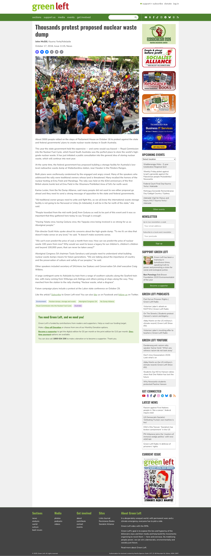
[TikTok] (154, 395)
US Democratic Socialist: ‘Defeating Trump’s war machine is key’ (158, 410)
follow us (122, 294)
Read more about (133, 547)
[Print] (52, 52)
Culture (35, 527)
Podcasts (58, 521)
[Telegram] (162, 395)
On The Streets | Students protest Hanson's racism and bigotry (158, 314)
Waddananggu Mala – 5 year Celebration (155, 165)
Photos (57, 518)
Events (71, 17)
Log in (176, 3)
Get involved (84, 17)
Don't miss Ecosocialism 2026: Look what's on (157, 356)
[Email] (56, 52)
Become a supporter (47, 331)
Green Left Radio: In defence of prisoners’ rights (157, 435)
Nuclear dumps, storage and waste (62, 301)
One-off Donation (53, 327)
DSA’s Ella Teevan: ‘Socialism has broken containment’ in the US (158, 418)
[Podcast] (148, 395)
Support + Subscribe (152, 3)
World (34, 524)
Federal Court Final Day (153, 183)
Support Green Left (155, 252)
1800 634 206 (59, 338)
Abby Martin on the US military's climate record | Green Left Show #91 (158, 323)
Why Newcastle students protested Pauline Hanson (154, 383)
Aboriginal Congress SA (88, 301)
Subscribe (56, 294)
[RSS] (174, 395)
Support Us (50, 17)
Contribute (81, 521)
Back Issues (37, 530)
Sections (36, 17)
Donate (168, 3)
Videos (57, 524)
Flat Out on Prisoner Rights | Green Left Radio (156, 300)
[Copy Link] (61, 52)
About (79, 518)
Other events (159, 209)
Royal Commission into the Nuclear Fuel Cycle (53, 306)
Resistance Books (107, 521)
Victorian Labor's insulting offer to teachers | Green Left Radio (158, 331)
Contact (80, 524)
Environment (41, 301)
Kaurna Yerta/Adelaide (60, 41)
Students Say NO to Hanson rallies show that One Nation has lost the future (158, 374)
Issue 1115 (59, 46)
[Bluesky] (47, 52)
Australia (77, 306)
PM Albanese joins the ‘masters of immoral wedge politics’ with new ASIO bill (158, 427)
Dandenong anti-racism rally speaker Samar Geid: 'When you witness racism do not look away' (158, 348)
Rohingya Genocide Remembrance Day (158, 192)
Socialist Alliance (106, 524)
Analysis (35, 521)
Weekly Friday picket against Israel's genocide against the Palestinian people (156, 174)
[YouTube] (143, 395)
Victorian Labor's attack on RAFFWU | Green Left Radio (156, 307)
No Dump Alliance (107, 301)
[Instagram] (158, 395)
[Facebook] (42, 52)
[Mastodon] (37, 52)
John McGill (41, 41)
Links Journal (104, 518)
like (95, 294)
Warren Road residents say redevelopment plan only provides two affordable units (158, 444)
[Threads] (170, 395)
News (69, 46)
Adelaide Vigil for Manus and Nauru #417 (156, 199)
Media (61, 17)
